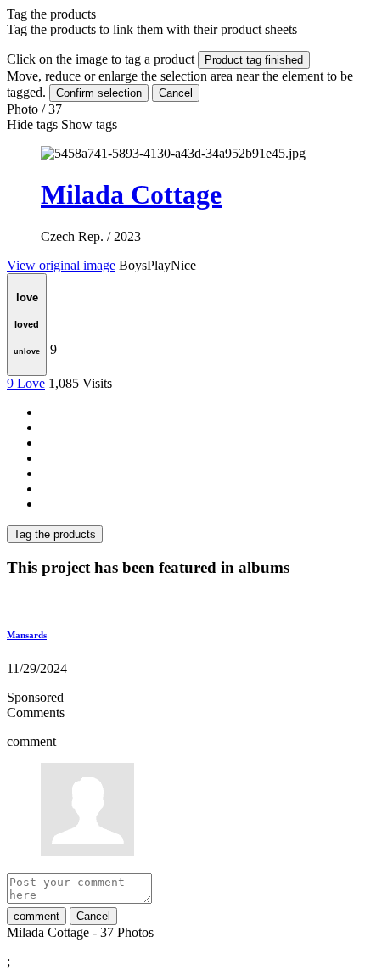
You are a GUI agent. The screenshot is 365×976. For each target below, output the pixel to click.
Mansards (27, 635)
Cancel (176, 93)
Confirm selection (99, 93)
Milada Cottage (131, 194)
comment (36, 916)
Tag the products (55, 534)
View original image (61, 265)
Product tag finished (254, 59)
